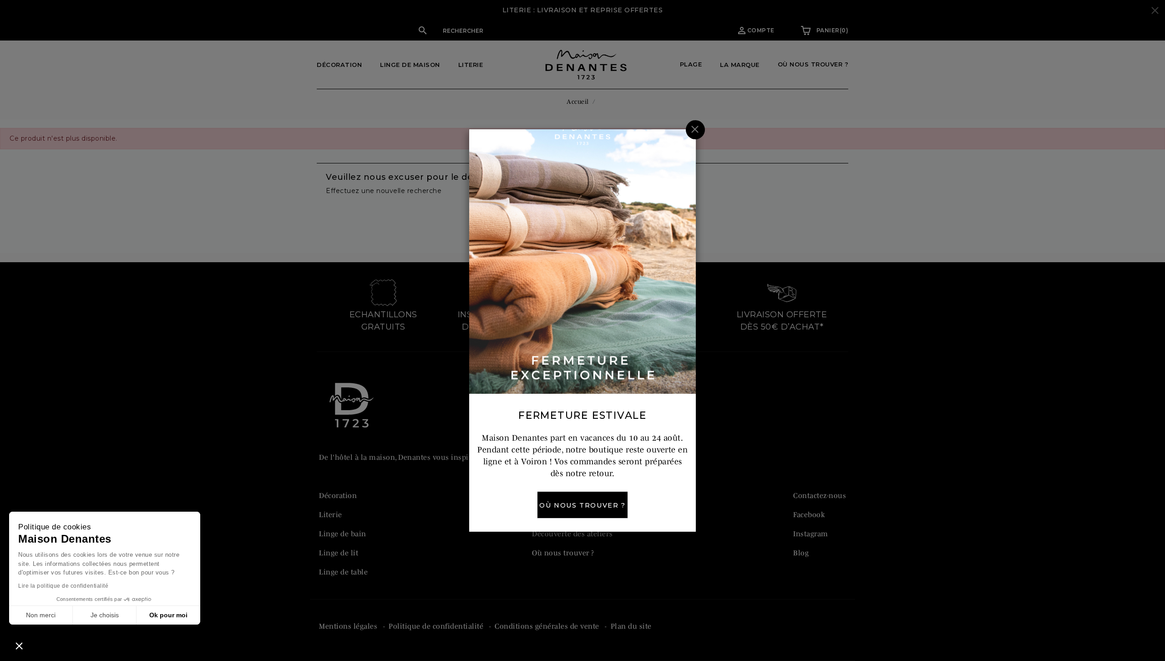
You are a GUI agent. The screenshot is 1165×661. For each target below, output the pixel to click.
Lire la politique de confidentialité (63, 586)
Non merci (41, 615)
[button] (19, 645)
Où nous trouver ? (582, 505)
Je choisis (105, 615)
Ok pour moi (168, 615)
